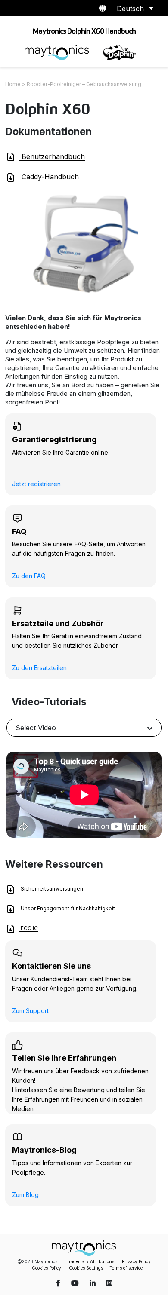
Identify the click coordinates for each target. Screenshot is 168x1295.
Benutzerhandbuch (52, 156)
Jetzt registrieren (36, 483)
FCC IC (28, 928)
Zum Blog (25, 1194)
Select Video (36, 727)
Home (13, 84)
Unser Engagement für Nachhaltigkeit (67, 908)
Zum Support (30, 1010)
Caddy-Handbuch (49, 176)
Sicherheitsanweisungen (51, 888)
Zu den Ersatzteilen (39, 667)
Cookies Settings (86, 1268)
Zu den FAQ (29, 575)
